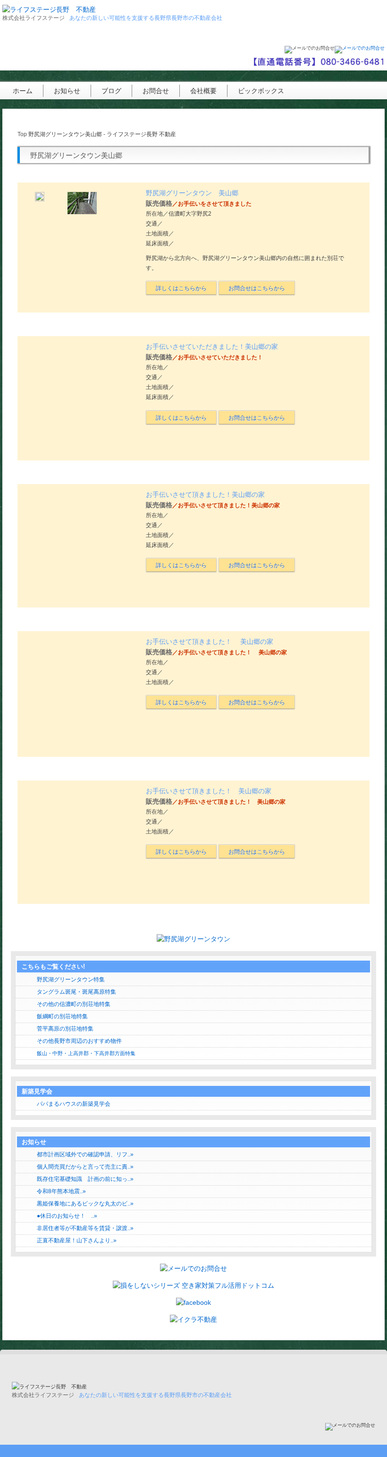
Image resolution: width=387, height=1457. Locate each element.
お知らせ (67, 91)
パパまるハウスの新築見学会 (73, 1104)
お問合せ (156, 91)
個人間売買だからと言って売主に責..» (85, 1166)
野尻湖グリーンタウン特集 (71, 979)
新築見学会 (37, 1091)
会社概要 (203, 91)
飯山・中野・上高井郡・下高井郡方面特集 (86, 1053)
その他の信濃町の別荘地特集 (73, 1004)
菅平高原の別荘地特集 (65, 1028)
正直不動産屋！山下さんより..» (77, 1240)
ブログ (111, 91)
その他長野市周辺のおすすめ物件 (79, 1041)
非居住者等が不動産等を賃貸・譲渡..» (85, 1228)
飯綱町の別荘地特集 (62, 1016)
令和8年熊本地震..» (61, 1191)
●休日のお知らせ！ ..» (67, 1216)
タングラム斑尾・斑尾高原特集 (76, 992)
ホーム (23, 91)
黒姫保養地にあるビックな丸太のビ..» (85, 1203)
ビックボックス (261, 91)
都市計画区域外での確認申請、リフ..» (85, 1154)
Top (22, 134)
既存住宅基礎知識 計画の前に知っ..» (85, 1179)
